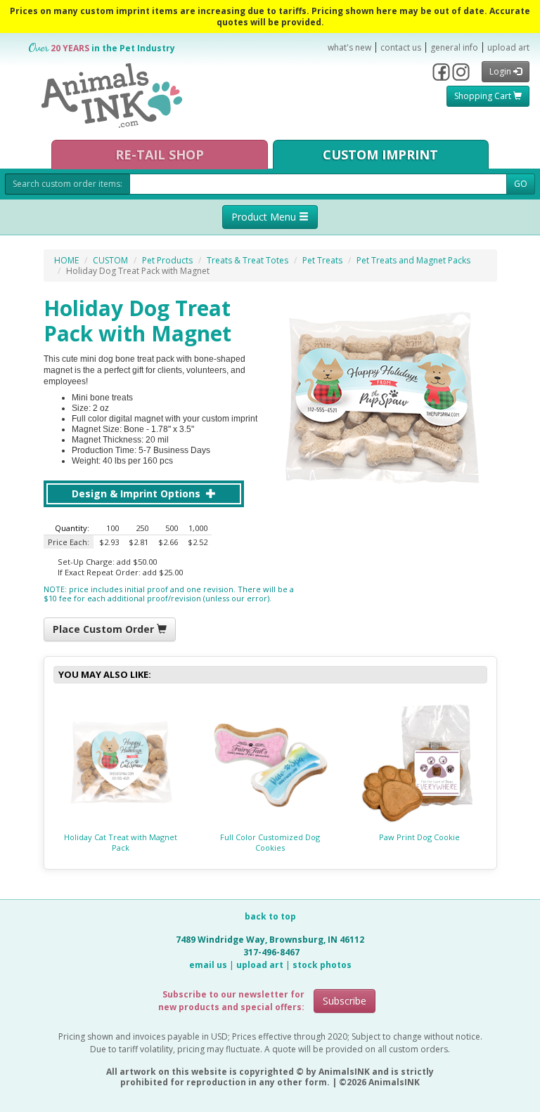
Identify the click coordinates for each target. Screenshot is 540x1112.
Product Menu (265, 216)
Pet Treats (322, 260)
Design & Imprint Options (137, 493)
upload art (508, 47)
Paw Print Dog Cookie (419, 837)
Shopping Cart (483, 96)
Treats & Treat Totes (247, 260)
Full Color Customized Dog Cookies (270, 842)
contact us (400, 47)
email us (208, 965)
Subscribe (344, 1000)
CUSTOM (110, 260)
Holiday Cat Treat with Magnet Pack (120, 842)
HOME (66, 260)
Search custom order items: (67, 184)
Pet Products (167, 260)
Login (501, 71)
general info (454, 47)
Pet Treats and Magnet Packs (413, 260)
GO (520, 184)
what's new (349, 47)
